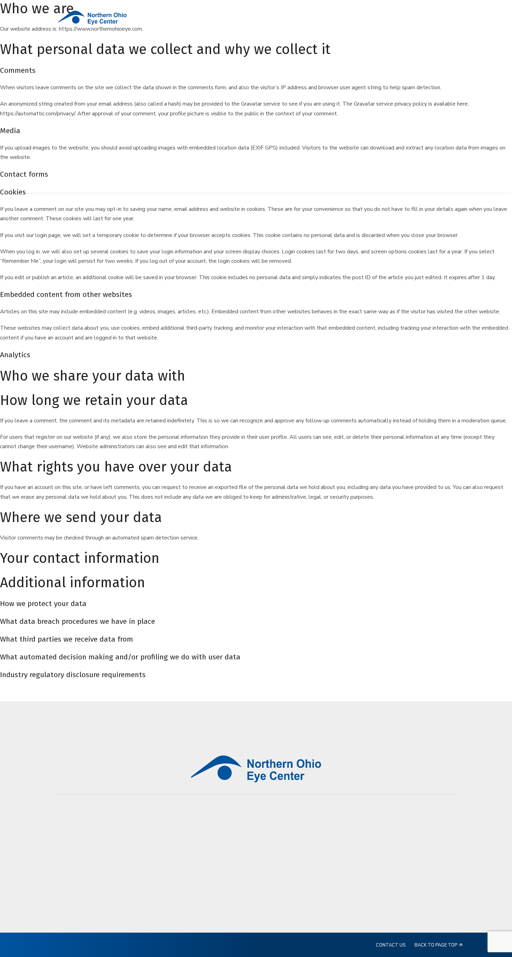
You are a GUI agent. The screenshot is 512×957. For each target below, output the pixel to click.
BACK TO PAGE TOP (435, 945)
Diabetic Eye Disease (353, 886)
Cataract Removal (350, 847)
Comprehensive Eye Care (352, 911)
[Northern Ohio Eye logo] (256, 768)
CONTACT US (390, 945)
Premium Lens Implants (346, 861)
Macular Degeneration (355, 897)
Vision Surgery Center (355, 925)
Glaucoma (341, 876)
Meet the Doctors (350, 837)
